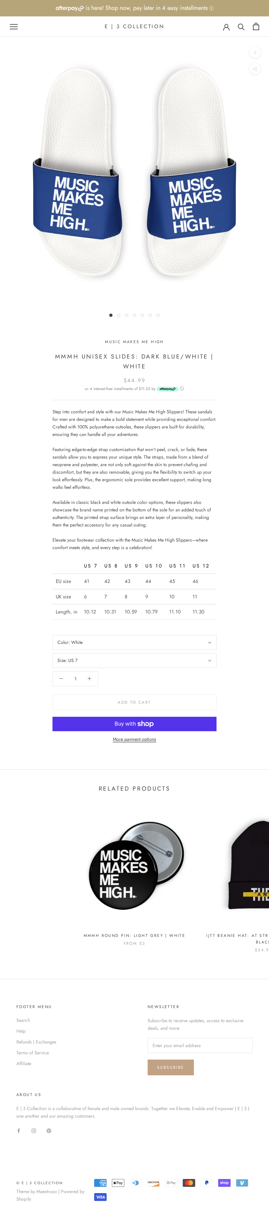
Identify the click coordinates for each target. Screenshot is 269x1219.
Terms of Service (32, 1052)
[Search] (241, 26)
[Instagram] (33, 1130)
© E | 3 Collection (39, 1183)
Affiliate (23, 1063)
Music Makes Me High (134, 342)
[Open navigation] (14, 26)
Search (23, 1020)
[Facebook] (18, 1130)
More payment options (134, 739)
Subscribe (170, 1067)
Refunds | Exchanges (36, 1042)
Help (21, 1031)
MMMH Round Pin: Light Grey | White (135, 936)
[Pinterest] (49, 1130)
